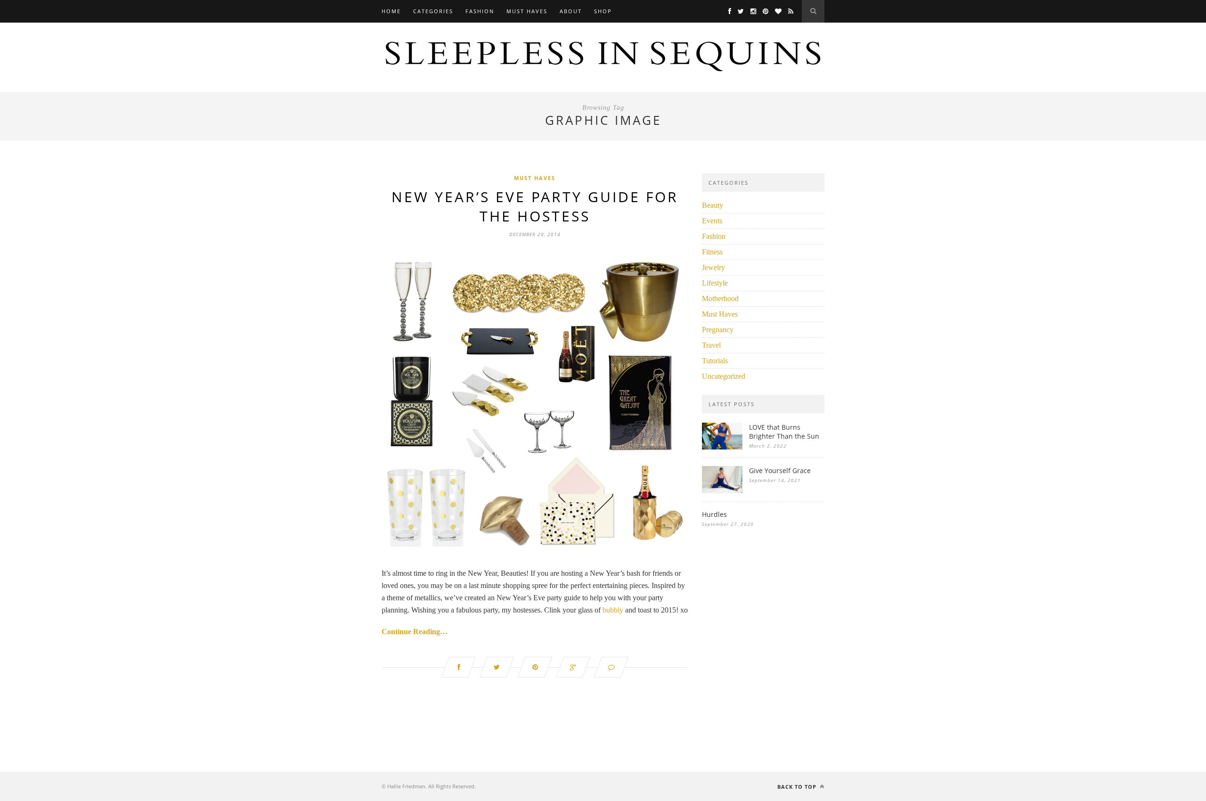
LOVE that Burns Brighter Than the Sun (784, 432)
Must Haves (526, 11)
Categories (433, 11)
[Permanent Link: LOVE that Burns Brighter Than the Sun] (722, 447)
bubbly (613, 610)
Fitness (712, 252)
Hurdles (714, 514)
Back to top (797, 786)
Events (712, 221)
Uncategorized (723, 376)
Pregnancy (717, 330)
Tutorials (715, 361)
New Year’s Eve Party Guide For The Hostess (534, 206)
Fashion (479, 11)
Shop (603, 11)
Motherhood (720, 298)
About (571, 11)
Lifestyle (715, 283)
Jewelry (713, 267)
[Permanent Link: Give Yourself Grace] (722, 491)
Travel (711, 345)
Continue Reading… (415, 632)
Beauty (712, 205)
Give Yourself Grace (780, 470)
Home (391, 11)
